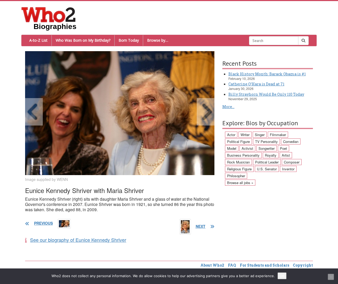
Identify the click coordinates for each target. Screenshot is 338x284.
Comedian (290, 141)
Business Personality (243, 155)
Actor (231, 134)
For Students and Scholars (264, 265)
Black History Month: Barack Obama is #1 (267, 73)
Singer (260, 134)
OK (282, 276)
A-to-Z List (38, 40)
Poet (283, 148)
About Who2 (212, 265)
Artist (286, 155)
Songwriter (267, 148)
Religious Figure (239, 168)
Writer (245, 134)
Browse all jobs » (240, 182)
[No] (331, 277)
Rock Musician (238, 162)
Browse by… (157, 40)
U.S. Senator (267, 168)
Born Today (129, 40)
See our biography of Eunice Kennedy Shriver (78, 239)
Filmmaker (278, 134)
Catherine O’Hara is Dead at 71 (256, 83)
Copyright (303, 265)
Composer (291, 162)
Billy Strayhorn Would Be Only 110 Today (266, 94)
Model (231, 148)
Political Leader (267, 162)
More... (228, 106)
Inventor (288, 168)
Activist (247, 148)
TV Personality (266, 141)
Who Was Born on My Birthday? (83, 40)
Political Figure (238, 141)
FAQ (232, 265)
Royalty (270, 155)
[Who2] (48, 14)
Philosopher (236, 175)
